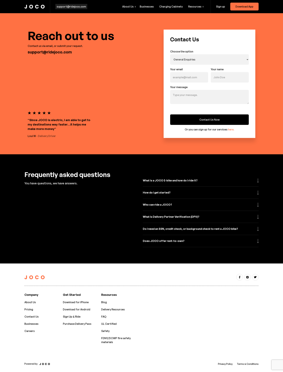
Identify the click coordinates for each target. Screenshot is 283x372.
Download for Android (76, 309)
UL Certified (109, 323)
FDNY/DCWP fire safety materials (116, 340)
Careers (29, 331)
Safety (105, 331)
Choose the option (181, 51)
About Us (30, 302)
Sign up (220, 6)
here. (231, 129)
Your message (179, 87)
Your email (176, 69)
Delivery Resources (113, 309)
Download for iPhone (76, 302)
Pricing (28, 309)
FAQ (103, 316)
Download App (244, 6)
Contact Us (31, 316)
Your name (217, 69)
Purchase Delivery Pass (77, 323)
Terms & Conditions (248, 364)
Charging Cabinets (171, 6)
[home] (34, 6)
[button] (129, 6)
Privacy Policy (225, 364)
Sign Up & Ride (71, 316)
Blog (104, 302)
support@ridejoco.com (71, 6)
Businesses (147, 6)
